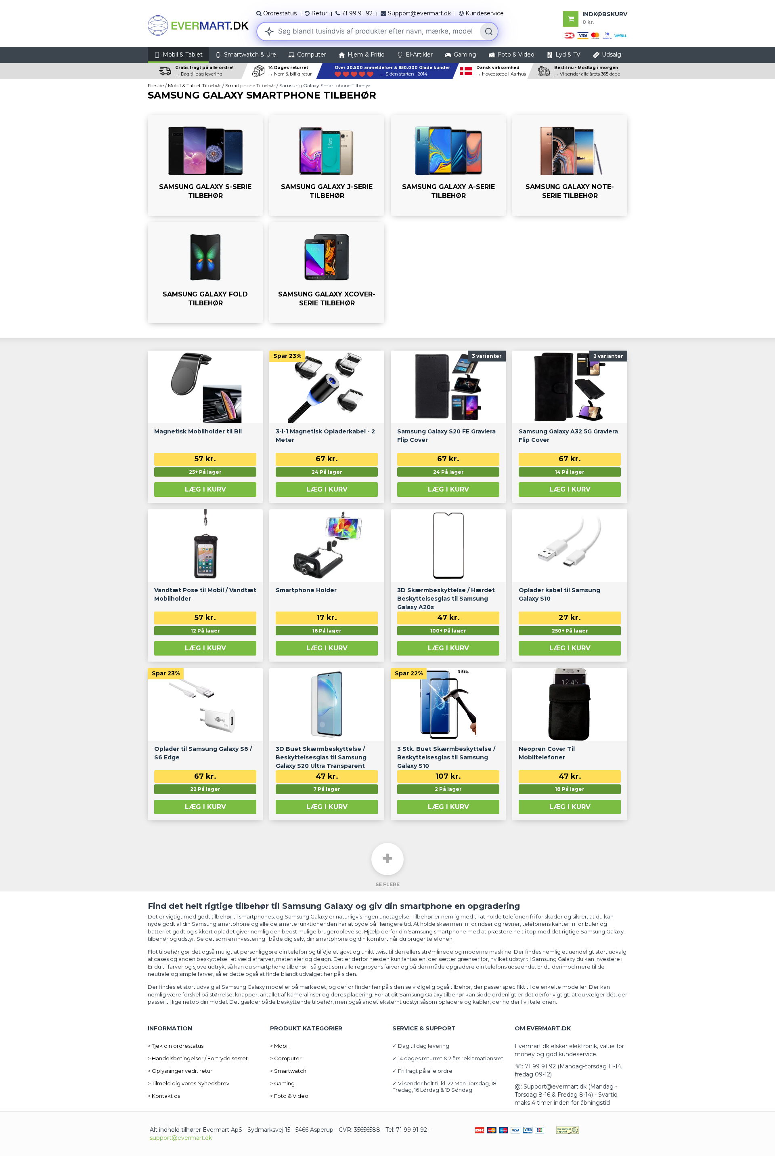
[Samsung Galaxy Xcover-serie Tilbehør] (326, 272)
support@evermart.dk (181, 1137)
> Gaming (282, 1083)
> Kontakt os (164, 1096)
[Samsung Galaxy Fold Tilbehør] (205, 272)
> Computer (286, 1058)
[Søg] (489, 31)
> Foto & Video (289, 1096)
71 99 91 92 (357, 13)
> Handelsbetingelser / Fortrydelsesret (198, 1058)
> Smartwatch (288, 1071)
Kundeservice (484, 13)
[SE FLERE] (387, 859)
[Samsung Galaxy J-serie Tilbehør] (326, 165)
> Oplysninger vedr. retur (180, 1071)
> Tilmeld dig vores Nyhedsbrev (188, 1083)
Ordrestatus (280, 13)
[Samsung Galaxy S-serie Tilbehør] (205, 165)
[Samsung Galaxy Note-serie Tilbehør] (569, 165)
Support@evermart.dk (419, 13)
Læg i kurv (205, 489)
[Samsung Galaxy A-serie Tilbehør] (448, 165)
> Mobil (279, 1046)
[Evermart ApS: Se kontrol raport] (567, 1129)
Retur (319, 13)
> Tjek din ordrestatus (175, 1046)
